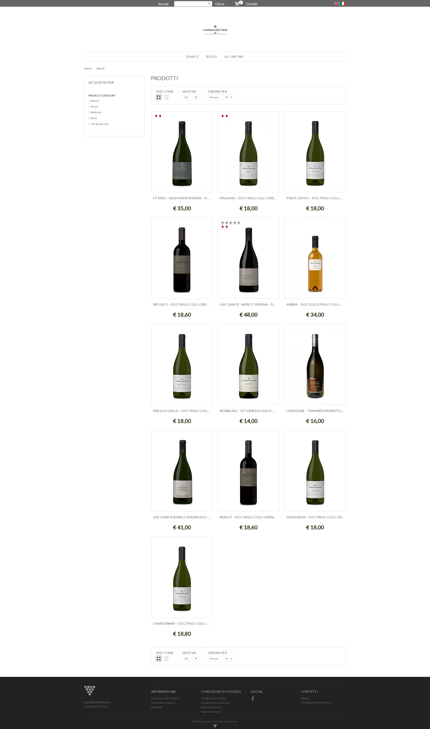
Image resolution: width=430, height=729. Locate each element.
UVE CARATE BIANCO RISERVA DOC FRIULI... (186, 517)
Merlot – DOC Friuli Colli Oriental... (250, 517)
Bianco (95, 100)
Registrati (157, 707)
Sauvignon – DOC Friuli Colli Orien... (317, 517)
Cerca (219, 3)
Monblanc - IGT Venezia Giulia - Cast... (252, 411)
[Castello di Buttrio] (215, 30)
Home (88, 68)
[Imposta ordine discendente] (231, 97)
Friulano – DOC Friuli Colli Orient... (250, 198)
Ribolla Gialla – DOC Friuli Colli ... (182, 411)
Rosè (94, 118)
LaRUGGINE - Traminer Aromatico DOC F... (321, 411)
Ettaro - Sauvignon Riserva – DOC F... (184, 198)
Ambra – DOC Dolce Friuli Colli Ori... (317, 304)
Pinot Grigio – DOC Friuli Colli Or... (316, 198)
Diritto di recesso (211, 707)
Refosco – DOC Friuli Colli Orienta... (184, 304)
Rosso (94, 106)
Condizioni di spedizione (215, 702)
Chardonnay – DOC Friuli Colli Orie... (184, 623)
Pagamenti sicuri (211, 711)
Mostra (189, 91)
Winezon (218, 721)
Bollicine (96, 112)
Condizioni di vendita (213, 698)
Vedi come (164, 91)
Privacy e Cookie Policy (164, 698)
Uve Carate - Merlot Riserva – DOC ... (250, 304)
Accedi (163, 3)
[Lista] (166, 97)
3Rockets (229, 721)
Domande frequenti (163, 702)
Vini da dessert (100, 124)
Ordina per (217, 91)
